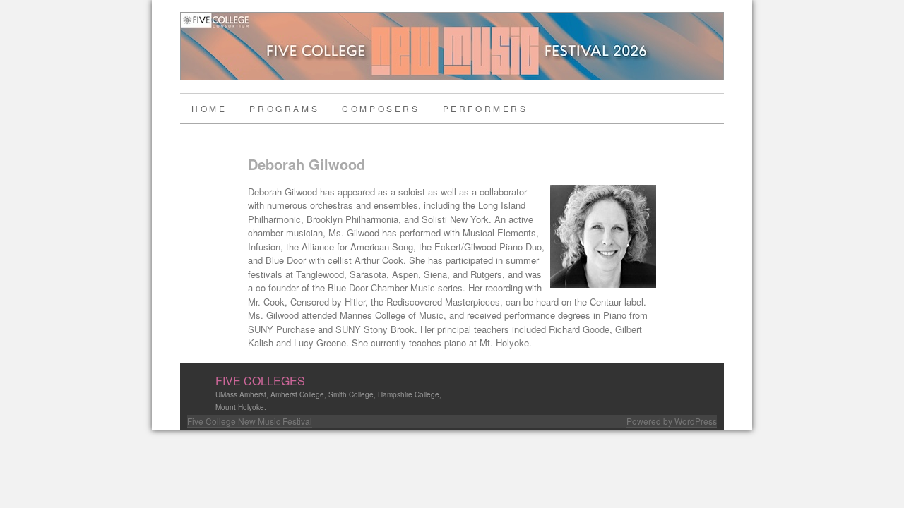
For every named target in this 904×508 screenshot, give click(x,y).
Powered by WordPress (671, 421)
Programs (284, 108)
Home (209, 108)
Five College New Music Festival (249, 421)
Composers (381, 108)
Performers (485, 108)
